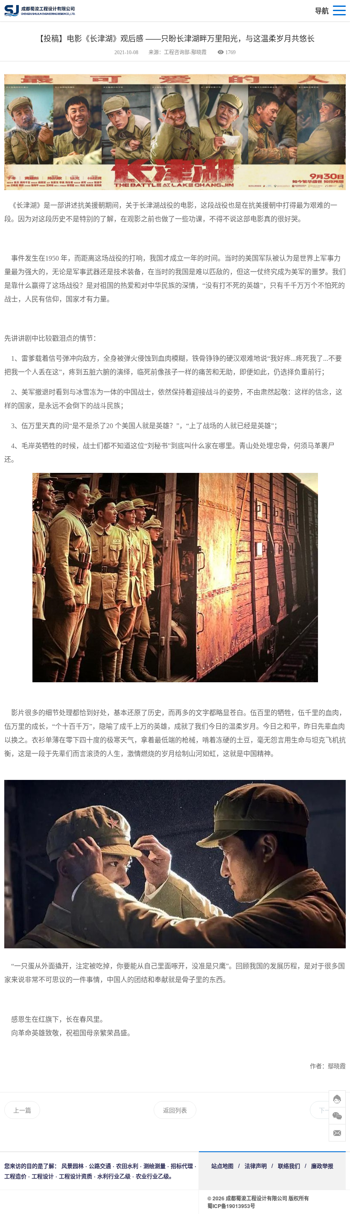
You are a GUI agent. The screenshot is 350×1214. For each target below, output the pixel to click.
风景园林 (72, 1166)
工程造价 (15, 1176)
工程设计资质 (75, 1176)
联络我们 (289, 1166)
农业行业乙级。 (155, 1176)
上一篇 (22, 1110)
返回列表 (175, 1110)
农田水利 (127, 1166)
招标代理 (182, 1166)
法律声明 (256, 1166)
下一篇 (328, 1110)
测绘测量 (154, 1166)
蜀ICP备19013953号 (231, 1206)
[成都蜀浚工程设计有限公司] (76, 10)
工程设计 (43, 1176)
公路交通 (100, 1166)
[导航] (339, 10)
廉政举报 (322, 1166)
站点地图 (222, 1166)
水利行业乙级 (114, 1176)
